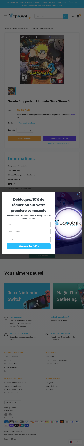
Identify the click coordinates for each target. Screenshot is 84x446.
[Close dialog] (79, 194)
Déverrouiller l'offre (28, 246)
